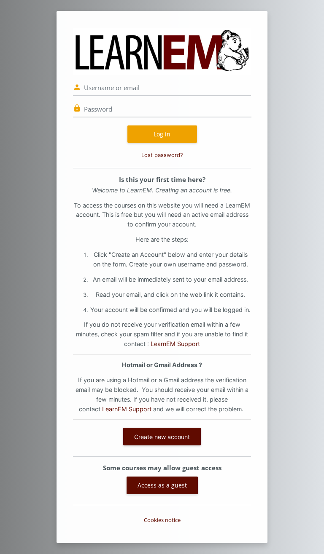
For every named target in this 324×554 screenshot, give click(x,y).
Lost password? (162, 155)
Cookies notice (162, 520)
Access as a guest (162, 485)
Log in (162, 134)
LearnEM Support (175, 343)
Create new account (162, 436)
